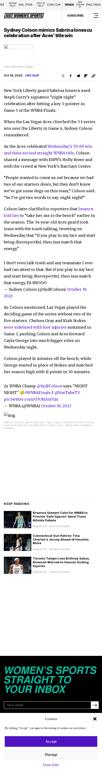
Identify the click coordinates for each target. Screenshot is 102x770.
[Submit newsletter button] (94, 705)
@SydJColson (49, 386)
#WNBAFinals (37, 392)
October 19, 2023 (56, 405)
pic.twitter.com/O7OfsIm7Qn (31, 399)
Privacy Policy (51, 764)
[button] (95, 718)
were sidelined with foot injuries (35, 327)
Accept (51, 741)
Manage (51, 754)
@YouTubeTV (67, 392)
